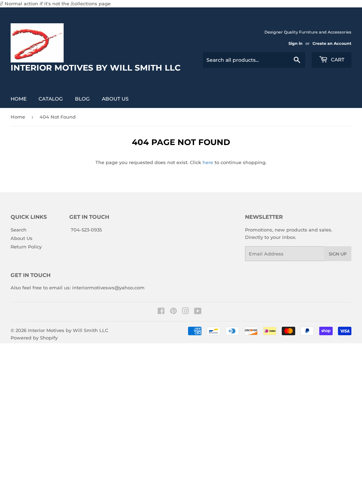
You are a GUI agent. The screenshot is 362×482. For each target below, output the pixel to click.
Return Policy (26, 246)
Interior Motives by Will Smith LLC (68, 330)
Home (19, 99)
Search (19, 230)
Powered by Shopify (34, 338)
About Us (115, 99)
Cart (336, 59)
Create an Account (332, 43)
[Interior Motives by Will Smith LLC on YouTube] (198, 312)
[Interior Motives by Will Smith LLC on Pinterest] (173, 312)
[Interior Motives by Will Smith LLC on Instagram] (185, 312)
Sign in (295, 43)
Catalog (51, 99)
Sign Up (338, 254)
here (208, 162)
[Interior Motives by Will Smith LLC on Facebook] (161, 312)
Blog (82, 99)
